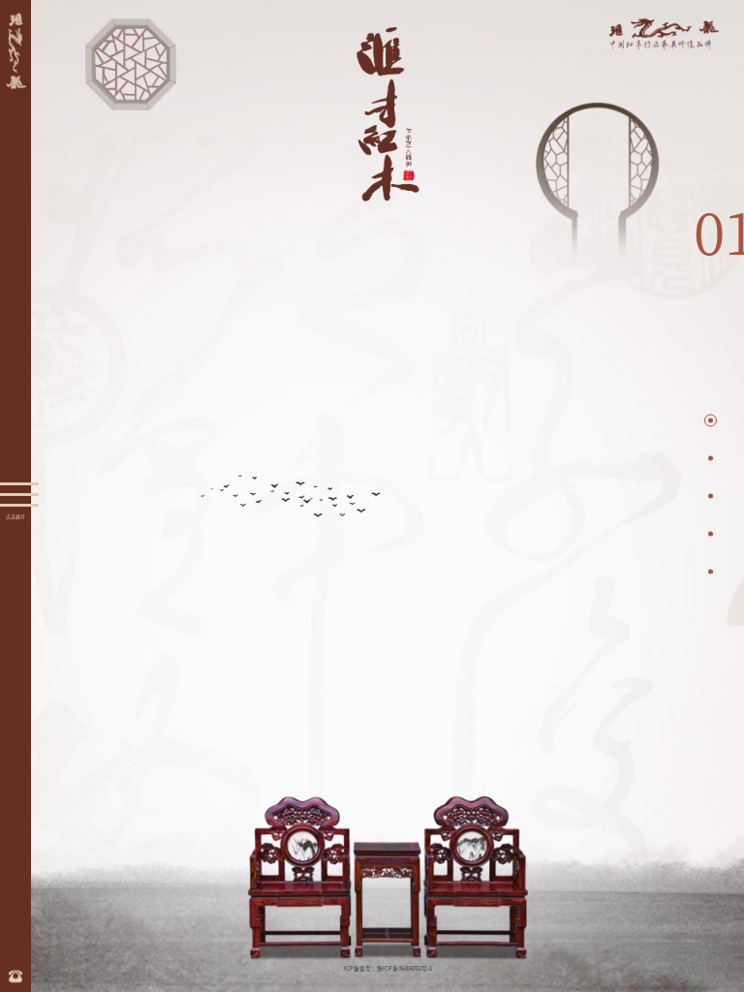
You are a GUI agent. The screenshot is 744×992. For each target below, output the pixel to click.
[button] (710, 421)
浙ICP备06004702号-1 (404, 969)
